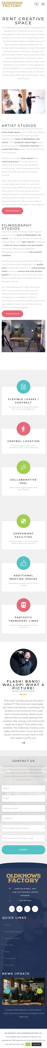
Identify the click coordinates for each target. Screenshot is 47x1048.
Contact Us (10, 958)
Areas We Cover (12, 938)
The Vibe (9, 945)
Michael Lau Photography (23, 691)
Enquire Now (12, 211)
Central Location (23, 441)
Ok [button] (28, 1044)
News (7, 952)
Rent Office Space (13, 932)
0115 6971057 (25, 900)
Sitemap (9, 965)
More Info (36, 1044)
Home (8, 925)
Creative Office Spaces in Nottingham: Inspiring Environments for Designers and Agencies (23, 1013)
